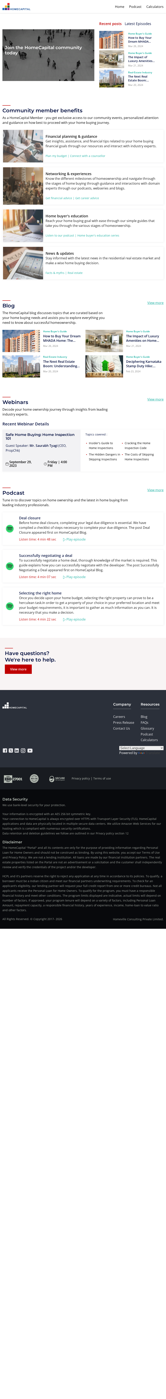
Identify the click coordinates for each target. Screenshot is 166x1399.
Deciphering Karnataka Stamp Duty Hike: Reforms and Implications (143, 363)
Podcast (135, 6)
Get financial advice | (60, 198)
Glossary (147, 728)
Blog (144, 716)
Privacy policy (81, 778)
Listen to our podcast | (61, 235)
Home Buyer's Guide (140, 33)
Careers (119, 716)
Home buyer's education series (98, 235)
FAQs (144, 722)
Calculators (155, 6)
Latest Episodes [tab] (138, 23)
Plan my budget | (57, 156)
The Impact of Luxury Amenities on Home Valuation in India (141, 59)
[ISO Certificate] (12, 778)
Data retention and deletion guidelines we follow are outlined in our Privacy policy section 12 (65, 833)
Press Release (123, 722)
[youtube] (30, 751)
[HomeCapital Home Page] (16, 6)
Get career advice (87, 198)
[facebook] (4, 751)
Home (119, 6)
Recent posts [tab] (110, 23)
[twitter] (10, 751)
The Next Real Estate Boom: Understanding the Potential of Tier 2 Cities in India (141, 78)
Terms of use (102, 778)
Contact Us (121, 728)
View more (155, 303)
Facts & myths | (56, 273)
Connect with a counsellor (87, 156)
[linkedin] (16, 751)
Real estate (75, 273)
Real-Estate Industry (140, 72)
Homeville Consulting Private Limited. (138, 919)
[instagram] (23, 751)
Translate (153, 753)
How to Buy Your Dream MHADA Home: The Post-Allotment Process (140, 39)
